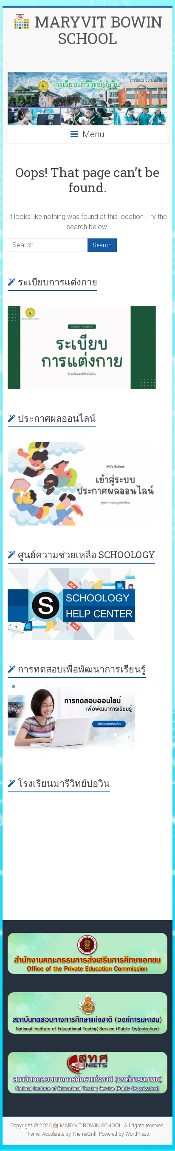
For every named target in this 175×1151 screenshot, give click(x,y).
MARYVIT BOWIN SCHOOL (96, 29)
